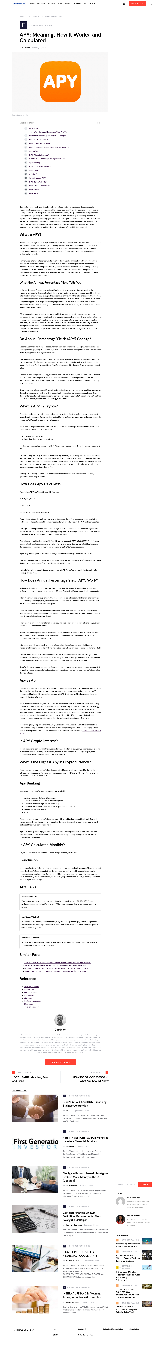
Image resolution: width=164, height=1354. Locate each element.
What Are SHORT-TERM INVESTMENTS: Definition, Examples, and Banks (55, 965)
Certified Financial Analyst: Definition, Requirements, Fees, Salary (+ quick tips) (82, 1216)
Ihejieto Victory (133, 1216)
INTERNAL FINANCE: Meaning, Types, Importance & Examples (82, 1295)
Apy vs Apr (33, 151)
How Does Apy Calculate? (40, 143)
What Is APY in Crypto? (39, 139)
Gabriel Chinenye (72, 1302)
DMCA (55, 1335)
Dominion (26, 48)
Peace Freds (70, 1146)
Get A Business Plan (85, 1335)
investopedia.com (31, 986)
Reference (33, 193)
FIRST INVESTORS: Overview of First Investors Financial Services (85, 1139)
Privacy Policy (133, 1329)
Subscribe (136, 4)
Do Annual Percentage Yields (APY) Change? (47, 135)
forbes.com (29, 995)
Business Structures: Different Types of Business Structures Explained (128, 1258)
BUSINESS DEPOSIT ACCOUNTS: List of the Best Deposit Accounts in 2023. (56, 968)
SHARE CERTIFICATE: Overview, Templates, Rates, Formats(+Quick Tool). (55, 971)
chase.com (28, 998)
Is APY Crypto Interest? (39, 155)
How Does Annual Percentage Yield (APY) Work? (49, 147)
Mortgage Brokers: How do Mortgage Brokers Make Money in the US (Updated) (85, 1177)
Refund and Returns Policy (113, 1329)
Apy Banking (34, 162)
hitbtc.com (28, 1004)
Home (22, 16)
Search (145, 1185)
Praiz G (68, 1111)
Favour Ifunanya (133, 1198)
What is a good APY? (37, 178)
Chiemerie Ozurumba (74, 1225)
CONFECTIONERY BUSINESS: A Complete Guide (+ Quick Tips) (126, 1309)
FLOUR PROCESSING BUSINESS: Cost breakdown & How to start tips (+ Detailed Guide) (127, 1293)
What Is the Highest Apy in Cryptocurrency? (47, 158)
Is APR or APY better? (38, 182)
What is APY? (34, 128)
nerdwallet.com (30, 992)
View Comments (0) (59, 1062)
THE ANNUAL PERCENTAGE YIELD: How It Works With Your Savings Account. (57, 962)
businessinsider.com (32, 1001)
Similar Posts (34, 189)
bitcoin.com (29, 989)
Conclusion (33, 170)
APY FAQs (33, 174)
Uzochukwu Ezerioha (73, 1261)
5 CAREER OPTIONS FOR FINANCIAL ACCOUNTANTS (80, 1253)
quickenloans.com (31, 1007)
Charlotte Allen (71, 1186)
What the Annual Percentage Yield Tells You (50, 132)
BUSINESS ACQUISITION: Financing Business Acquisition (84, 1103)
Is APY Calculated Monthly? (40, 166)
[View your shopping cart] (124, 4)
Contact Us (82, 1329)
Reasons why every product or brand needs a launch (128, 1245)
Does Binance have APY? (39, 185)
